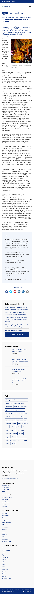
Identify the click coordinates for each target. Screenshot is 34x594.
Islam (3, 532)
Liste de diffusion (6, 502)
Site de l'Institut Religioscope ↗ (10, 478)
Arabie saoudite (6, 550)
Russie (18, 437)
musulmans (9, 433)
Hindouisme (5, 527)
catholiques (17, 403)
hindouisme (20, 420)
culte (11, 13)
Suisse (15, 440)
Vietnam (22, 13)
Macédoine (12, 430)
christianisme (9, 406)
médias (15, 433)
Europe (14, 416)
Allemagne (8, 400)
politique (21, 433)
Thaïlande (24, 440)
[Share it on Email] (27, 292)
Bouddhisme (5, 515)
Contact (4, 504)
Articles (5, 13)
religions (13, 437)
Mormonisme (5, 539)
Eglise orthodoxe (20, 410)
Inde (25, 420)
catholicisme (9, 403)
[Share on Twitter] (10, 292)
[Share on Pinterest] (15, 292)
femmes (8, 420)
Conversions (5, 520)
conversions (23, 406)
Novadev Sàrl (28, 591)
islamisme (25, 423)
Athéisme (4, 513)
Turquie (7, 443)
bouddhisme (24, 400)
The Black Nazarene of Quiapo (13, 330)
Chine (22, 403)
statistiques (9, 440)
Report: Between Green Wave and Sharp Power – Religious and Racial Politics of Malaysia (16, 319)
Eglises (20, 413)
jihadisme (12, 427)
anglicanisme (16, 400)
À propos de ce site (7, 497)
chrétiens (16, 406)
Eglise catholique (10, 410)
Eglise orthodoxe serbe (11, 413)
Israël (7, 427)
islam (19, 423)
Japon (3, 566)
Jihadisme (4, 534)
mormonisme (20, 430)
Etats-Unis (8, 416)
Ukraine (13, 443)
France (13, 420)
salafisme (24, 437)
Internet (14, 423)
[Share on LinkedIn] (19, 292)
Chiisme (4, 518)
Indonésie (8, 423)
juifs (24, 427)
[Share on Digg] (23, 292)
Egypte (25, 413)
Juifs (3, 536)
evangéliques (21, 416)
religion (16, 13)
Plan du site (5, 499)
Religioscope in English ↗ (10, 1)
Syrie (19, 440)
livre (7, 430)
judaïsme (19, 427)
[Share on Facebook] (6, 292)
